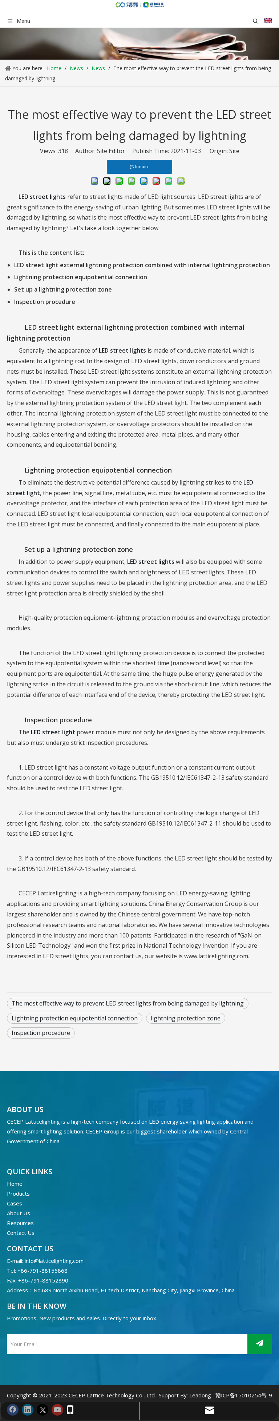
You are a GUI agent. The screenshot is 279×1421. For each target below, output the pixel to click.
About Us (18, 1213)
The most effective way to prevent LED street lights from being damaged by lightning (128, 1003)
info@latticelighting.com (54, 1260)
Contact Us (21, 1232)
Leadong (200, 1395)
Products (18, 1193)
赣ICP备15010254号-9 (243, 1395)
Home (15, 1183)
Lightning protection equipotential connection (75, 1018)
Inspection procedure (41, 1033)
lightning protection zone (186, 1018)
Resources (20, 1223)
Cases (14, 1203)
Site (234, 151)
